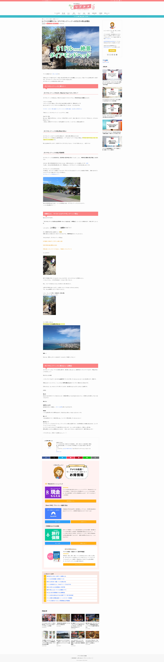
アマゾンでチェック (79, 564)
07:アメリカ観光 (49, 23)
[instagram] (114, 0)
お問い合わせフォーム (108, 47)
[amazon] (116, 0)
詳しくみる (57, 521)
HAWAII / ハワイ (55, 23)
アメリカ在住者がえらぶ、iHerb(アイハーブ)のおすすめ (59, 584)
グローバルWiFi (59, 407)
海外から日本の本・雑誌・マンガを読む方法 (56, 581)
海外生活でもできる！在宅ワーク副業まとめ (56, 576)
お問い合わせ (79, 658)
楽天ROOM (106, 41)
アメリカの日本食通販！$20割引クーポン (56, 579)
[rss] (118, 0)
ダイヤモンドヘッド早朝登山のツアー (51, 174)
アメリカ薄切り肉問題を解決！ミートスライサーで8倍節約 (59, 598)
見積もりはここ (83, 543)
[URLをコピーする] (95, 458)
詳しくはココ (107, 38)
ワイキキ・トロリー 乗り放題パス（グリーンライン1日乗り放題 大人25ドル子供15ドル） (62, 109)
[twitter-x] (113, 0)
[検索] (121, 0)
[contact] (119, 0)
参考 (87, 163)
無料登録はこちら (70, 501)
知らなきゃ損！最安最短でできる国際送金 (56, 592)
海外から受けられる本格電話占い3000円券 (56, 587)
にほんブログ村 (105, 62)
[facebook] (111, 0)
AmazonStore (112, 41)
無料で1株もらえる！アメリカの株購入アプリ (56, 589)
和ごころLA (55, 74)
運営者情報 (112, 50)
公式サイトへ (83, 521)
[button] (46, 458)
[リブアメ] (82, 7)
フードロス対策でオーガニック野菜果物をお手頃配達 (58, 600)
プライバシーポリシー (88, 658)
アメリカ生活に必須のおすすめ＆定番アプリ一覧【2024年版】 (60, 595)
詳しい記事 (57, 543)
